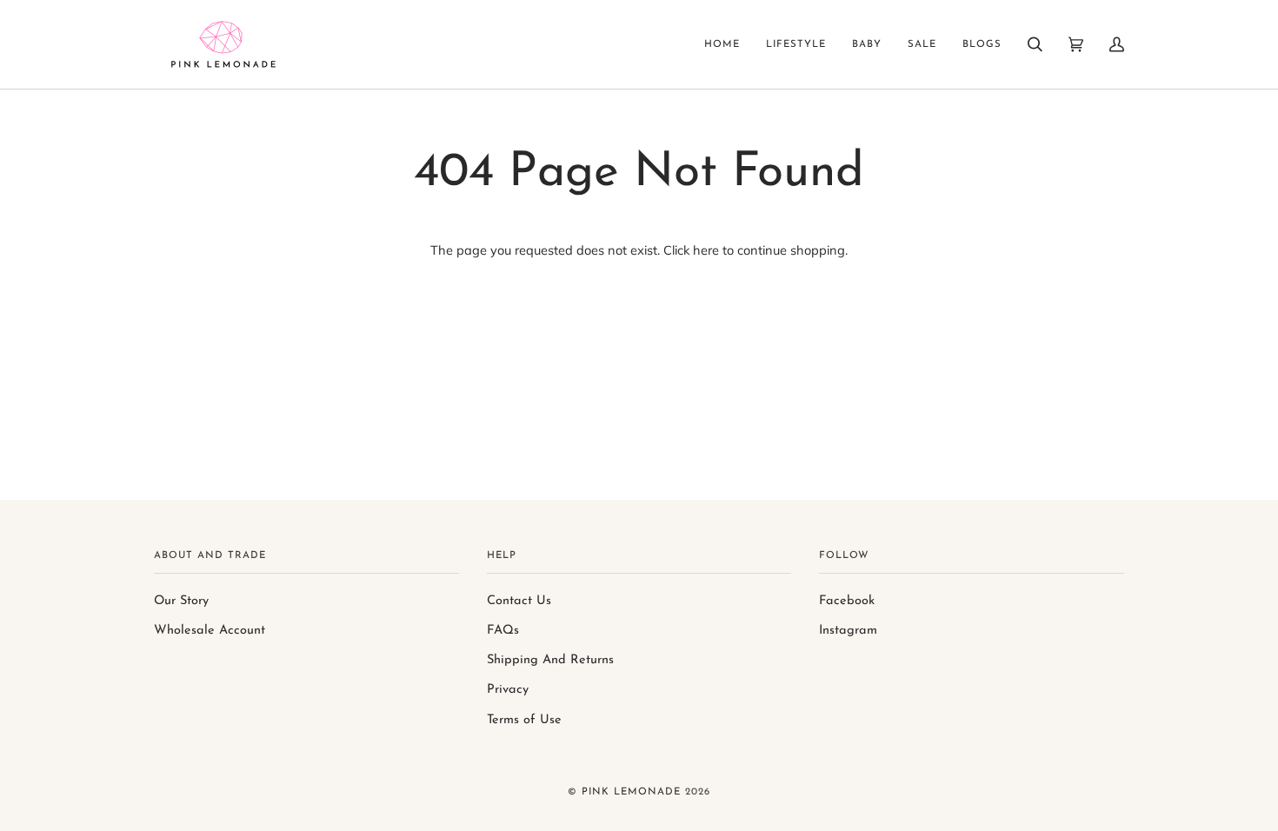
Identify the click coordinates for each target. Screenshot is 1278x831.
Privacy (508, 689)
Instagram (848, 630)
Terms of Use (524, 720)
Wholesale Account (209, 630)
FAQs (503, 630)
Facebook (847, 601)
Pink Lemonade (631, 792)
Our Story (181, 601)
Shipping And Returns (550, 660)
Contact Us (519, 601)
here (706, 250)
